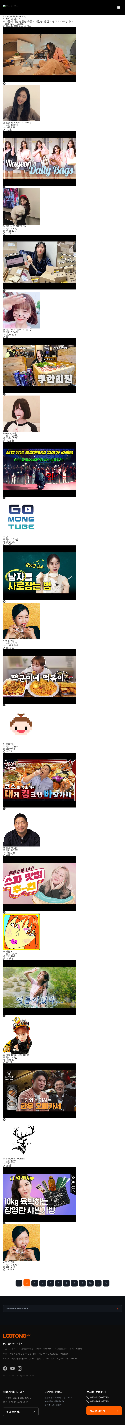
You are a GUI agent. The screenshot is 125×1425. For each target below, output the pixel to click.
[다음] (98, 1283)
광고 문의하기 (97, 1410)
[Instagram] (20, 1368)
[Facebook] (5, 1368)
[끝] (106, 1283)
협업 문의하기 (13, 1411)
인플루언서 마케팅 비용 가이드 (58, 1397)
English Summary (17, 1308)
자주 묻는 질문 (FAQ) (54, 1401)
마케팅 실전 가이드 (53, 1405)
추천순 (27, 26)
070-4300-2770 (99, 1397)
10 (90, 1283)
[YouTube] (12, 1368)
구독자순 (18, 26)
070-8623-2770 (99, 1401)
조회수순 (8, 26)
